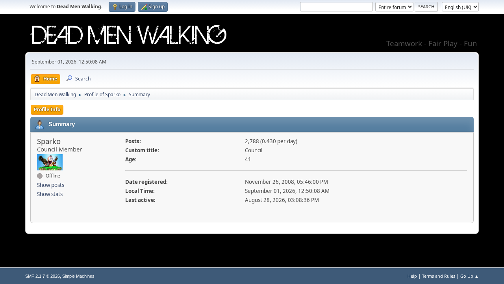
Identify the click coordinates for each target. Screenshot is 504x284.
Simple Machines (78, 276)
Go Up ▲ (469, 276)
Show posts (50, 185)
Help (412, 276)
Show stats (50, 194)
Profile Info (47, 109)
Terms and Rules (438, 276)
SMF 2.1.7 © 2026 (42, 276)
